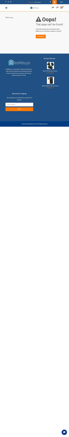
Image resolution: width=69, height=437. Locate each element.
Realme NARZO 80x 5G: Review (50, 86)
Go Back (41, 36)
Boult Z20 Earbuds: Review (50, 71)
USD (61, 2)
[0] (52, 7)
